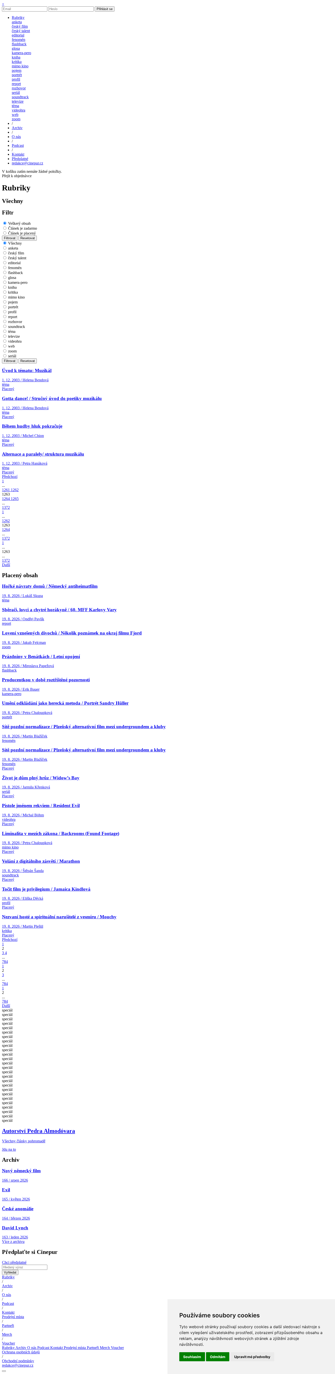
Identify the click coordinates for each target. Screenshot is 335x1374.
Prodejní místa (13, 1317)
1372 (6, 507)
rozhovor (19, 88)
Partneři (8, 1326)
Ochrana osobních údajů (21, 1352)
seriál (16, 92)
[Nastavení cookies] (4, 1371)
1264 (6, 499)
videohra (18, 110)
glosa (16, 48)
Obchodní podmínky (18, 1361)
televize (18, 101)
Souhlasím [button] (192, 1357)
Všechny (15, 243)
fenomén (18, 39)
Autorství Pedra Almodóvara (38, 1131)
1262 (15, 490)
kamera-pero (21, 53)
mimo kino (20, 66)
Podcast (8, 1303)
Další (6, 565)
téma (15, 106)
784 (5, 962)
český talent (21, 31)
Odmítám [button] (217, 1357)
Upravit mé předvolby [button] (252, 1357)
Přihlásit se (105, 9)
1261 (6, 490)
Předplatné (20, 159)
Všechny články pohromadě (23, 1141)
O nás (6, 1295)
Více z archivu (13, 1241)
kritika (17, 62)
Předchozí (9, 477)
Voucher (8, 1343)
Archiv (7, 1286)
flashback (19, 44)
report (16, 84)
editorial (18, 35)
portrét (17, 75)
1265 (15, 499)
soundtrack (20, 97)
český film (20, 26)
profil (16, 79)
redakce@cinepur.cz (27, 163)
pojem (16, 70)
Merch (7, 1334)
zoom (16, 119)
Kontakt (8, 1312)
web (15, 114)
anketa (17, 22)
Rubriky (8, 1277)
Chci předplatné (14, 1262)
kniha (16, 57)
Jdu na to (9, 1149)
